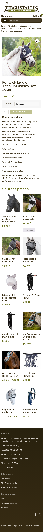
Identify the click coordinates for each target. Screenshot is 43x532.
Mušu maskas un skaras (18, 29)
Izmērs (8, 103)
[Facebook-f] (3, 3)
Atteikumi (5, 507)
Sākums (4, 26)
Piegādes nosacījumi (10, 483)
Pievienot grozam (21, 112)
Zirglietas (13, 26)
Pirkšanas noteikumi (9, 503)
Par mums (5, 479)
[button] (5, 20)
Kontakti (4, 499)
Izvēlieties (28, 230)
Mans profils (7, 16)
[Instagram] (6, 3)
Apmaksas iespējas (9, 487)
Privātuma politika (32, 526)
